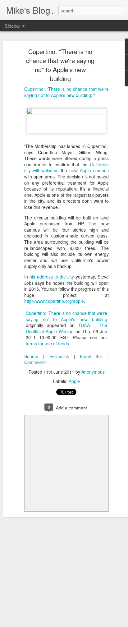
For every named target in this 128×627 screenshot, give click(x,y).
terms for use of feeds (47, 343)
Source (31, 356)
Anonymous (93, 372)
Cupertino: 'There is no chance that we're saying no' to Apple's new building (66, 316)
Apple (74, 381)
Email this (91, 356)
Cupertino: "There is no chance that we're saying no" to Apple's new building (60, 65)
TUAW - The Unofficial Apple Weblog (66, 328)
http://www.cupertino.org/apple (54, 301)
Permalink (59, 356)
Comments (35, 362)
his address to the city (52, 277)
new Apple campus (89, 170)
